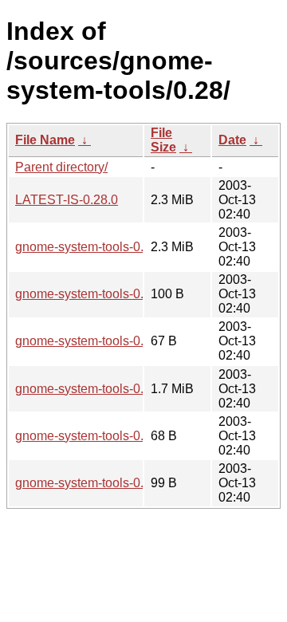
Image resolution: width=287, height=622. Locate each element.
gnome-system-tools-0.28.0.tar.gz (108, 247)
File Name (45, 140)
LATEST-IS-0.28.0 (66, 200)
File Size (163, 140)
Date (232, 140)
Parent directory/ (61, 167)
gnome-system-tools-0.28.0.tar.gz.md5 (122, 341)
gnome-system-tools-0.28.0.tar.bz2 (112, 389)
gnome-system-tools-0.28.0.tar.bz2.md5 (126, 436)
